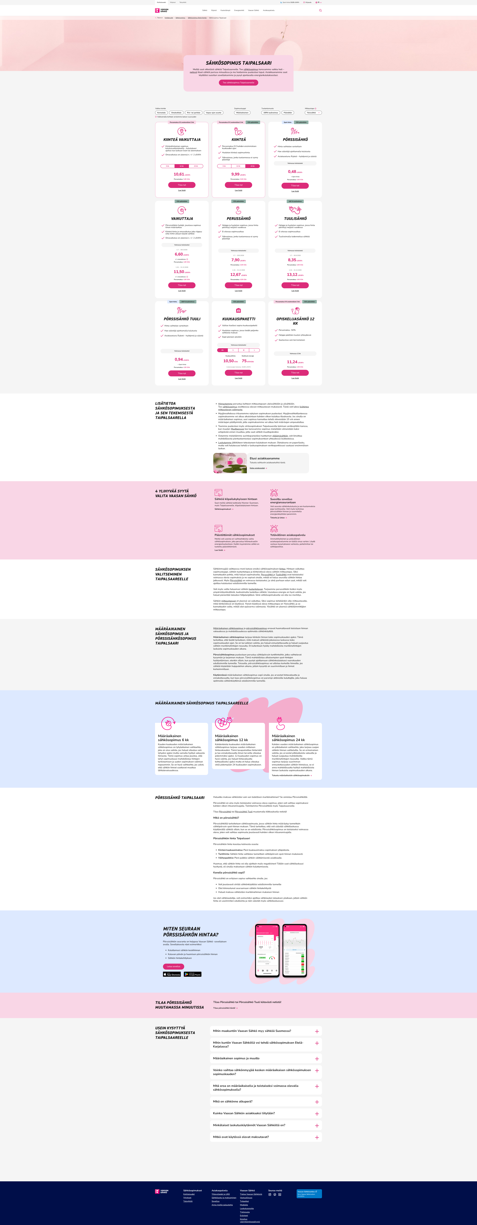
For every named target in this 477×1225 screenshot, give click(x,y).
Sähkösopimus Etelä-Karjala (197, 18)
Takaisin (160, 18)
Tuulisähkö (281, 574)
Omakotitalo (176, 113)
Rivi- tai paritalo (193, 113)
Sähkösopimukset (223, 509)
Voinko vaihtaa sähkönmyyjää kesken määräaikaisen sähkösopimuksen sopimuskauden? (262, 1072)
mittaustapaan (228, 600)
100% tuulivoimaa (270, 113)
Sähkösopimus (180, 18)
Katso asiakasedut (257, 468)
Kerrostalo (161, 113)
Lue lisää (182, 190)
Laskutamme (224, 442)
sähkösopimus (251, 69)
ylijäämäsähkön (280, 435)
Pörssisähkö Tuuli (244, 811)
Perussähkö (267, 574)
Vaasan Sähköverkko (306, 1192)
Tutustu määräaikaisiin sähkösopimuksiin (291, 775)
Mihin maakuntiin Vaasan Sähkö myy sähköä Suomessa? (252, 1031)
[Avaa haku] (320, 10)
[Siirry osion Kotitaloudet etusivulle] (161, 10)
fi (318, 2)
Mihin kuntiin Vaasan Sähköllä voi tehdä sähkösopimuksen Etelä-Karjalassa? (258, 1044)
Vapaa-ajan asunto (213, 113)
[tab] (167, 166)
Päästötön (288, 113)
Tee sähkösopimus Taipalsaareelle (238, 82)
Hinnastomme (225, 403)
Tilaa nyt (182, 185)
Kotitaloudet (169, 18)
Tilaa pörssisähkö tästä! (224, 1008)
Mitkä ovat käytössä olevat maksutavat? (241, 1137)
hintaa (282, 568)
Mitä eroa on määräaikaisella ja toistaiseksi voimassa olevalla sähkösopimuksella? (255, 1088)
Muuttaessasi (237, 428)
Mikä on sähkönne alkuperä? (232, 1101)
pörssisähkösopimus (256, 628)
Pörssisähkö (236, 580)
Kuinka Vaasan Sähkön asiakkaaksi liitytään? (244, 1113)
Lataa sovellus (173, 966)
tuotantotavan (256, 589)
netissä (193, 72)
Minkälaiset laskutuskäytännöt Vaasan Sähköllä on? (249, 1125)
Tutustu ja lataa (277, 517)
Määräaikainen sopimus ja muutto (236, 1058)
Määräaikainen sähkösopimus (228, 628)
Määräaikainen (242, 113)
